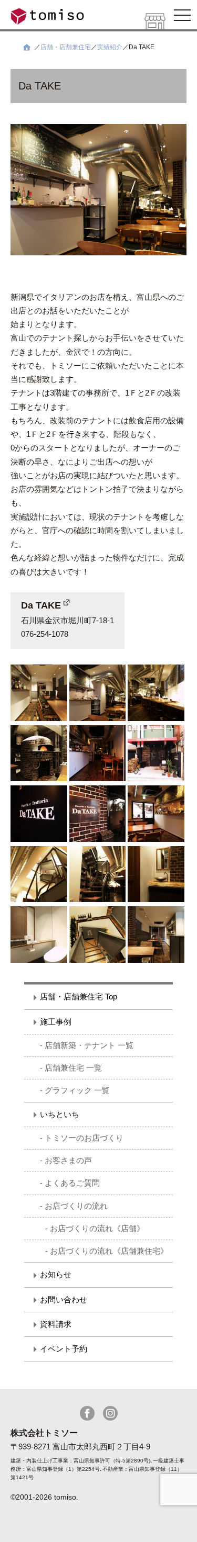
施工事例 (55, 1021)
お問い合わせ (63, 1299)
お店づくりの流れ (76, 1205)
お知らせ (55, 1274)
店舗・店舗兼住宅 (65, 47)
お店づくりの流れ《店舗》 (97, 1228)
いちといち (59, 1114)
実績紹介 (109, 47)
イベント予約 (63, 1348)
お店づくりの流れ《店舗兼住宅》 (109, 1250)
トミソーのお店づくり (84, 1137)
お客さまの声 (68, 1160)
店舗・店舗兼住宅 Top (78, 996)
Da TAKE (41, 605)
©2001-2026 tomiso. (44, 1497)
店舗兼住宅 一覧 (73, 1067)
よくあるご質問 (72, 1182)
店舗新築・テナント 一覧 (89, 1045)
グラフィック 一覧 (77, 1090)
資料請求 (55, 1324)
